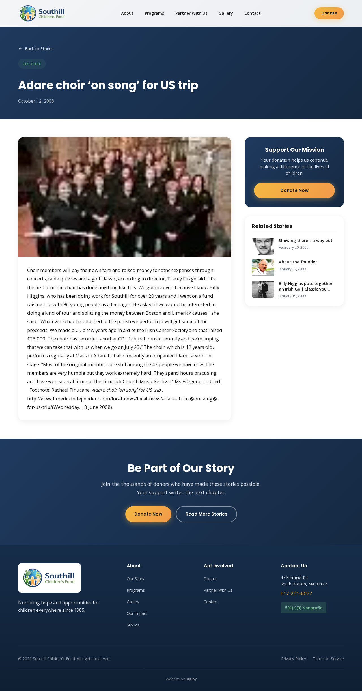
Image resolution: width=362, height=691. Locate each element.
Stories (133, 625)
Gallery (226, 13)
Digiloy (191, 678)
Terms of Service (328, 658)
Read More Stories (206, 514)
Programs (154, 13)
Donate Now (295, 190)
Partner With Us (191, 13)
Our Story (135, 578)
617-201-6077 (296, 593)
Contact (252, 13)
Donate (329, 13)
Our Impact (137, 613)
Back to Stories (39, 48)
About (127, 13)
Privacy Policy (293, 658)
